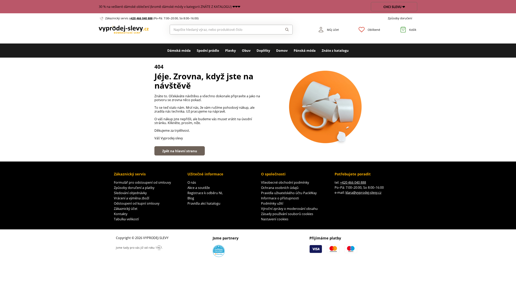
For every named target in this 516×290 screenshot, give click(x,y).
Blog (190, 198)
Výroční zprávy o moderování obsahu (289, 208)
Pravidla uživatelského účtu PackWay (289, 193)
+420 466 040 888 (141, 18)
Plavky (230, 50)
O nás (191, 182)
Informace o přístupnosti (280, 198)
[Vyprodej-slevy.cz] (124, 30)
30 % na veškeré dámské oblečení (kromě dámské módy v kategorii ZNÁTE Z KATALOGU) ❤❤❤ (169, 6)
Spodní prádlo (208, 50)
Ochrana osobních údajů (280, 187)
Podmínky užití (272, 203)
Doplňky (263, 50)
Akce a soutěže (198, 187)
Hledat (283, 29)
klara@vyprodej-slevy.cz (363, 192)
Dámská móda (179, 50)
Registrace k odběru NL (205, 193)
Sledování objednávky (130, 193)
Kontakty (120, 214)
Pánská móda (305, 50)
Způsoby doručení (400, 18)
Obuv (246, 50)
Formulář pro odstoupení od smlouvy (142, 182)
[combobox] (222, 29)
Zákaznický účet (125, 208)
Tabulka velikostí (126, 219)
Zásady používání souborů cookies (287, 214)
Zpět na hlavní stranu (179, 151)
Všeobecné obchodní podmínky (285, 182)
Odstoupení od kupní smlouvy (136, 203)
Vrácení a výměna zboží (131, 198)
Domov (282, 50)
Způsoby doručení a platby (134, 187)
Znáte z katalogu (335, 50)
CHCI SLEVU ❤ (394, 7)
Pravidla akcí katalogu (203, 203)
